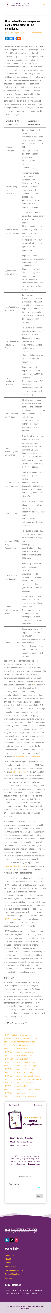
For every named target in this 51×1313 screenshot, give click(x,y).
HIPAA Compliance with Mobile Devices (20, 1096)
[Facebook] (15, 38)
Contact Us (9, 1255)
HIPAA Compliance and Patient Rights (19, 1072)
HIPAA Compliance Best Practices (18, 1055)
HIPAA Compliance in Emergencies (18, 1052)
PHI (34, 685)
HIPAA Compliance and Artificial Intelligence (22, 1079)
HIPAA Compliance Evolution (16, 1059)
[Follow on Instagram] (16, 1240)
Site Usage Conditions (14, 1270)
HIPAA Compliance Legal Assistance (19, 1069)
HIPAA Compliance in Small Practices (19, 1062)
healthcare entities (19, 772)
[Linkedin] (7, 38)
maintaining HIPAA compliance (27, 756)
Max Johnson (11, 33)
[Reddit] (19, 38)
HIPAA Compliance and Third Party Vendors (22, 1089)
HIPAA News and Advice (34, 33)
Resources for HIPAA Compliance (17, 1045)
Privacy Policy (10, 1266)
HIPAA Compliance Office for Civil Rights (20, 1066)
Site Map (8, 1278)
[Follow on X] (12, 1240)
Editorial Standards (12, 1274)
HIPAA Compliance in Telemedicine (18, 1083)
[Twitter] (11, 38)
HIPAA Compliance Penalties (16, 1086)
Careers (8, 1263)
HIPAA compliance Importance (16, 1035)
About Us (8, 1259)
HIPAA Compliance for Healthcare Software (22, 1076)
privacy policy (28, 1176)
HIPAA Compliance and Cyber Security (20, 1093)
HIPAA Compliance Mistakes (16, 1048)
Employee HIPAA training (14, 866)
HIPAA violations (11, 919)
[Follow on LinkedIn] (7, 1240)
